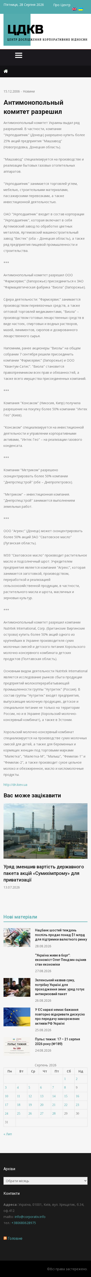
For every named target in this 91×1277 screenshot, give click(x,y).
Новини (29, 91)
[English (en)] (74, 9)
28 (54, 1113)
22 (65, 1105)
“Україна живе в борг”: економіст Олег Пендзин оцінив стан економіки (60, 959)
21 (54, 1105)
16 (77, 1096)
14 (54, 1096)
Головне (15, 1238)
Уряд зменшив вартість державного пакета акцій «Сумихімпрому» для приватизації (44, 873)
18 (18, 1105)
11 (18, 1096)
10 (6, 1096)
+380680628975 (23, 1223)
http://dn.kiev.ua (15, 784)
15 (65, 1096)
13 (41, 1096)
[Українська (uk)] (81, 9)
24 (6, 1113)
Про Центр (61, 5)
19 (30, 1105)
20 (41, 1105)
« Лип (8, 1134)
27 (41, 1113)
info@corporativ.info (30, 1216)
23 (77, 1105)
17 (6, 1105)
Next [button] (84, 855)
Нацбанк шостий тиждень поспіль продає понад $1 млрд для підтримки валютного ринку (61, 934)
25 (18, 1113)
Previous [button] (6, 855)
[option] (45, 846)
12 (30, 1096)
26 (30, 1113)
